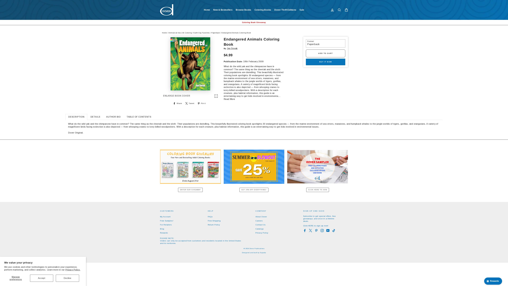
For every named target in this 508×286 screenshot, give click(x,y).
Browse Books (243, 10)
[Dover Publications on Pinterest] (316, 230)
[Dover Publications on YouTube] (328, 230)
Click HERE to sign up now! (315, 226)
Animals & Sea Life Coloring (180, 33)
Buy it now (325, 62)
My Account (165, 217)
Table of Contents (139, 117)
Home (207, 10)
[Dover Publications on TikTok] (333, 230)
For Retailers (166, 225)
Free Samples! (166, 221)
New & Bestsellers (222, 10)
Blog (162, 229)
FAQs (210, 217)
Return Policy (214, 225)
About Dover (261, 217)
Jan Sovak (232, 48)
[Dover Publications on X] (310, 230)
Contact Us (260, 225)
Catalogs (259, 229)
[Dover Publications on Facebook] (304, 230)
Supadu (263, 252)
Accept (41, 278)
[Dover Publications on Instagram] (322, 230)
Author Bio (113, 117)
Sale (302, 10)
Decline (67, 278)
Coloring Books (263, 10)
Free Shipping (214, 221)
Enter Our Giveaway (190, 190)
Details (95, 117)
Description (76, 117)
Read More (229, 99)
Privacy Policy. (72, 270)
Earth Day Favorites (202, 33)
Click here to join (317, 190)
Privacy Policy (261, 233)
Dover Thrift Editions (285, 10)
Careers (259, 221)
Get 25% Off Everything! (253, 190)
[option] (254, 22)
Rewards (164, 233)
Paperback (215, 33)
